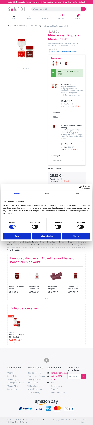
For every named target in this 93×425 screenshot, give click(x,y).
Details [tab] (46, 194)
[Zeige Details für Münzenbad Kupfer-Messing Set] (17, 323)
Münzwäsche (66, 84)
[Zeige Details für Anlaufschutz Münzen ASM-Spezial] (37, 276)
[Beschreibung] (55, 63)
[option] (26, 48)
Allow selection (46, 236)
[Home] (8, 26)
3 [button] (28, 68)
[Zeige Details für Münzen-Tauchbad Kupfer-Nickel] (76, 276)
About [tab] (76, 194)
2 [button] (26, 68)
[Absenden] (83, 376)
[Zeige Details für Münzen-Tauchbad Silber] (17, 276)
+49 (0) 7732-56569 (57, 378)
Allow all (76, 236)
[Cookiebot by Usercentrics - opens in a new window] (80, 187)
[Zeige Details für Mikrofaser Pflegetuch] (56, 276)
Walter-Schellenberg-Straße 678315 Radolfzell (58, 388)
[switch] (35, 227)
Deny (17, 236)
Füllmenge (55, 112)
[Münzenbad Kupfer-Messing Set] (26, 48)
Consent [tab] (16, 194)
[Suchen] (83, 9)
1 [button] (23, 68)
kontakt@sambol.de (58, 373)
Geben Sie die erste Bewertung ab (64, 51)
